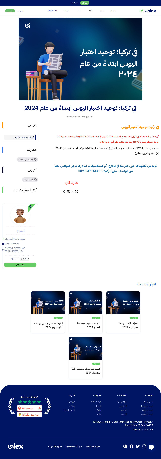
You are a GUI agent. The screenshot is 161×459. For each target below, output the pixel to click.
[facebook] (76, 192)
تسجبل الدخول (20, 11)
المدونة (79, 11)
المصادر (67, 11)
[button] (150, 447)
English (51, 11)
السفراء (98, 406)
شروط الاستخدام (93, 446)
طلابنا (99, 414)
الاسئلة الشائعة (69, 410)
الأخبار (90, 11)
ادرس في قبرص (147, 414)
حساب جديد (10, 11)
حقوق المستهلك (55, 446)
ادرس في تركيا (148, 401)
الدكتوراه (124, 414)
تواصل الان (20, 265)
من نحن (71, 401)
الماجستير (124, 410)
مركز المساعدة (96, 401)
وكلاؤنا (98, 410)
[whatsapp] (72, 192)
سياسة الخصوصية (74, 446)
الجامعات (112, 11)
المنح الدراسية (122, 401)
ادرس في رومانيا (147, 406)
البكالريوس (123, 406)
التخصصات (102, 11)
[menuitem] (66, 11)
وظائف (72, 406)
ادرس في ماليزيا (147, 410)
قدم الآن (84, 3)
